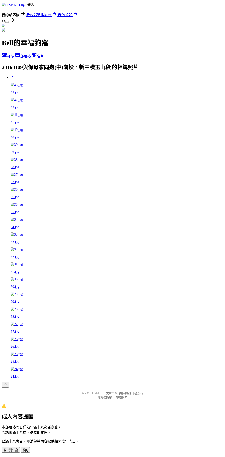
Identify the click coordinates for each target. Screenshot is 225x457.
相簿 (11, 56)
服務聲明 (121, 397)
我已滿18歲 (11, 450)
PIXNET (97, 393)
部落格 (26, 56)
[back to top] (5, 385)
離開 (25, 450)
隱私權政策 (105, 397)
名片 (40, 56)
